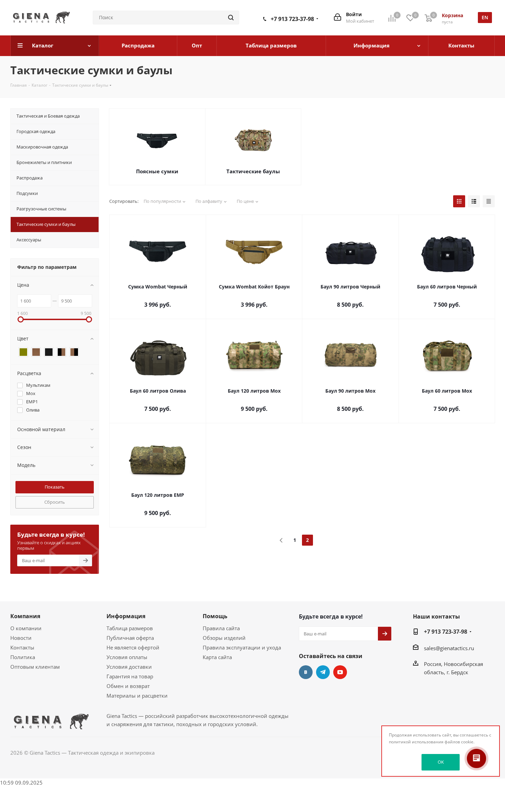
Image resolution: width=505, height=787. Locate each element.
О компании (26, 628)
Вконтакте (306, 672)
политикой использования (416, 742)
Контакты (22, 647)
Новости (21, 637)
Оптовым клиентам (35, 666)
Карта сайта (217, 657)
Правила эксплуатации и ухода (242, 647)
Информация (125, 616)
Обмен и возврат (128, 685)
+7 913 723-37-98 (292, 19)
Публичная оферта (130, 637)
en (485, 17)
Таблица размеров (129, 628)
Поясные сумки (157, 171)
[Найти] (231, 17)
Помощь (215, 616)
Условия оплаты (126, 657)
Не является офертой (132, 647)
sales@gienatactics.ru (449, 648)
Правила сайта (221, 628)
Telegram (323, 672)
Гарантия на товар (129, 676)
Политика (22, 657)
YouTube (340, 672)
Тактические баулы (253, 171)
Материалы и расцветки (137, 695)
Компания (25, 616)
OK (441, 762)
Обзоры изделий (224, 637)
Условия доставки (129, 666)
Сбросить (54, 502)
